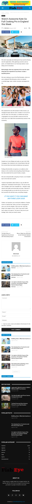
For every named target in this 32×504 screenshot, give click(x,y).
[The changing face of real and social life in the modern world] (5, 276)
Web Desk (7, 28)
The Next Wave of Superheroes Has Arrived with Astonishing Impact (7, 235)
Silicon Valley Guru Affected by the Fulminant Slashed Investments (24, 235)
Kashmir (7, 12)
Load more (15, 371)
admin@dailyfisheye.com (19, 501)
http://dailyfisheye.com (16, 255)
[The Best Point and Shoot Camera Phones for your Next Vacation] (5, 406)
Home (2, 12)
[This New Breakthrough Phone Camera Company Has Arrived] (5, 398)
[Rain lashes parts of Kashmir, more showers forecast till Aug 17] (5, 366)
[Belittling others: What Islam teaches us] (5, 268)
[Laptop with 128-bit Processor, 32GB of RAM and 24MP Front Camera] (5, 390)
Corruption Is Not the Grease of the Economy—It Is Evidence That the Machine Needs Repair (19, 283)
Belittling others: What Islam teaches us (21, 266)
